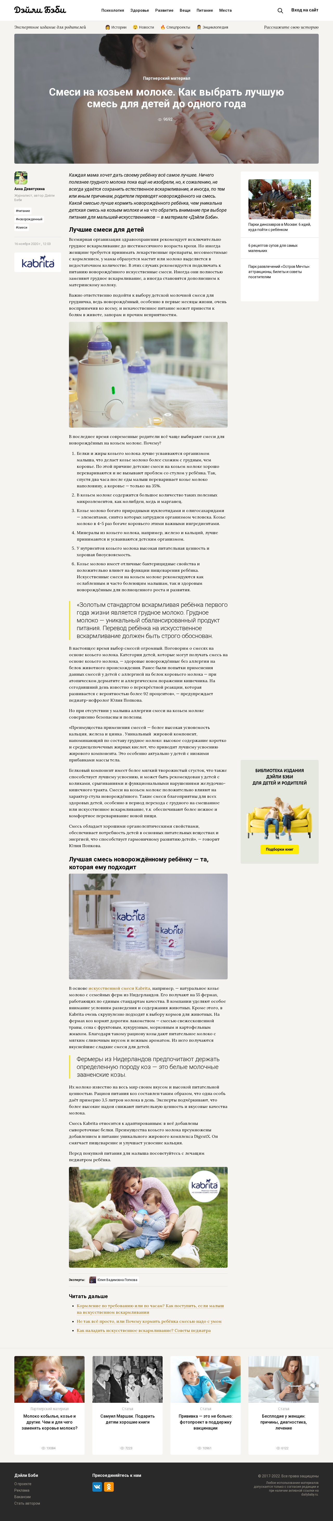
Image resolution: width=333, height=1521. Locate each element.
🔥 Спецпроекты (175, 26)
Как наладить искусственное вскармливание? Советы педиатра (144, 1330)
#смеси (21, 227)
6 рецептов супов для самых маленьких (273, 248)
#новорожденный (29, 219)
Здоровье (139, 10)
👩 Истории (115, 26)
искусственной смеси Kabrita (119, 988)
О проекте (22, 1484)
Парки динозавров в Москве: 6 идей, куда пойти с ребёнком (279, 227)
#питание (23, 211)
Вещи (185, 10)
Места (225, 10)
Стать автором (27, 1503)
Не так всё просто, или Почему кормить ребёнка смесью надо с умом (149, 1321)
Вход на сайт (304, 10)
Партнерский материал (166, 78)
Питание (205, 10)
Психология (112, 10)
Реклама (21, 1490)
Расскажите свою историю (291, 27)
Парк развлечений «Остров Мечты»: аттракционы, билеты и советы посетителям (279, 271)
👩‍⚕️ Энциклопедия (212, 26)
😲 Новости (143, 26)
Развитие (164, 10)
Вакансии (22, 1497)
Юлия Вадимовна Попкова (117, 1280)
